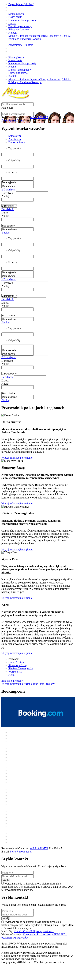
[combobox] (17, 199)
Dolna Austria (16, 662)
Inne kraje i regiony (12, 680)
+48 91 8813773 (39, 117)
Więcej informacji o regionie (17, 457)
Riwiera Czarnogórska (20, 668)
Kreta (11, 674)
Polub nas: (7, 107)
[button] (32, 190)
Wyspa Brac (15, 671)
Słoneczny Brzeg (17, 665)
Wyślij (6, 880)
